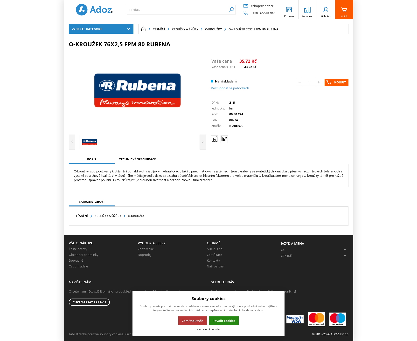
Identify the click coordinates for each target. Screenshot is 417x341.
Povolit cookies (224, 321)
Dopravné (76, 260)
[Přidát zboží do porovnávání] (214, 139)
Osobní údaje (78, 266)
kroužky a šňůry (108, 216)
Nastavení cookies (208, 329)
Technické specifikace (137, 159)
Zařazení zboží (91, 201)
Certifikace (214, 254)
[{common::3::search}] (231, 9)
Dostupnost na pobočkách (230, 88)
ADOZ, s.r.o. (215, 249)
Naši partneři (216, 266)
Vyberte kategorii (87, 29)
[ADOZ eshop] (94, 9)
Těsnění (82, 216)
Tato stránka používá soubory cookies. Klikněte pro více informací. (116, 334)
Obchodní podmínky (83, 254)
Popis (91, 159)
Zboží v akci (146, 249)
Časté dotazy (78, 249)
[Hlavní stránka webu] (143, 29)
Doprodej (144, 254)
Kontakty (213, 260)
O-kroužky (136, 216)
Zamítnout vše (192, 321)
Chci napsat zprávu (89, 302)
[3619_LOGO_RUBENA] (137, 90)
